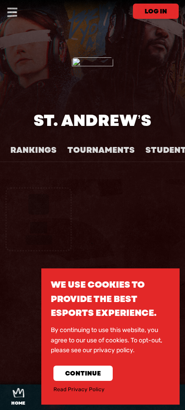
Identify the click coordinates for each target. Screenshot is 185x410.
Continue (83, 373)
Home (18, 403)
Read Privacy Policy (79, 389)
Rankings (33, 150)
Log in (156, 11)
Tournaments (101, 150)
